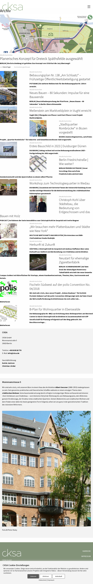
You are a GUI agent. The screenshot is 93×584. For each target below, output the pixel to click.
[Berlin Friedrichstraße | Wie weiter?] (37, 164)
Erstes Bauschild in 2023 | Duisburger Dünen (57, 146)
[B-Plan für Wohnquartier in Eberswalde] (8, 313)
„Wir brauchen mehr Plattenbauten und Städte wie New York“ (59, 229)
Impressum (86, 556)
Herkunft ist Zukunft (42, 244)
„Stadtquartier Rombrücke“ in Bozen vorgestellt (73, 128)
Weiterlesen (5, 302)
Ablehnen (46, 576)
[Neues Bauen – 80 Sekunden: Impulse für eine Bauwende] (8, 97)
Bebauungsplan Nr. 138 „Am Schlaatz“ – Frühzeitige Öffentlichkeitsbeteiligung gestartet (59, 77)
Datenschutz (42, 580)
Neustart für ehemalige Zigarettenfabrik (74, 260)
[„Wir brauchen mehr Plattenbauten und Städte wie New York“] (8, 231)
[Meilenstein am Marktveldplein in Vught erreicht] (8, 115)
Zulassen (33, 576)
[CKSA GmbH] (12, 6)
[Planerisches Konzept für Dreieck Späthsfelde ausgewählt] (46, 44)
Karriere (87, 551)
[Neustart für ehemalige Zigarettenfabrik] (37, 262)
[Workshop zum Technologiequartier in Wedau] (8, 187)
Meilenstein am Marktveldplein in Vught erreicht (60, 111)
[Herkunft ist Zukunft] (8, 248)
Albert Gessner (61, 387)
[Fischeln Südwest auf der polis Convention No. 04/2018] (8, 289)
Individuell (58, 576)
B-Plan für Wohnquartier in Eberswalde (54, 309)
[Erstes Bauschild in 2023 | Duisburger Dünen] (8, 150)
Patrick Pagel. (7, 67)
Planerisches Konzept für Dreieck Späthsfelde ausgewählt (41, 58)
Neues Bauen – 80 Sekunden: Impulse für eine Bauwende (59, 95)
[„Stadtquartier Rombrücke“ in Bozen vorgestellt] (37, 128)
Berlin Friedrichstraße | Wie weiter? (73, 162)
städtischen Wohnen (10, 393)
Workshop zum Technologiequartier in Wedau (59, 183)
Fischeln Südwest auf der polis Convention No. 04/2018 (59, 287)
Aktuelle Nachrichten (6, 55)
